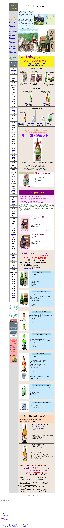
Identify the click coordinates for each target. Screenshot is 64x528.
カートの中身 (14, 13)
